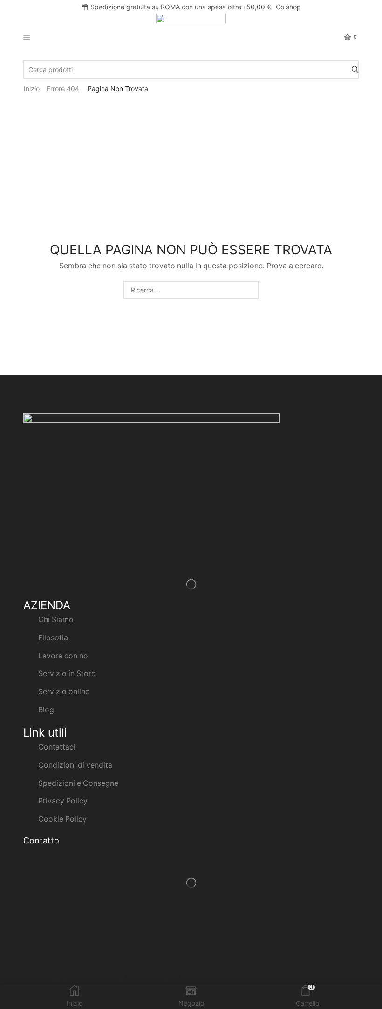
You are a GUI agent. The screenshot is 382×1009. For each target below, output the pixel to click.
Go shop (288, 7)
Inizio (32, 89)
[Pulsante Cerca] (355, 69)
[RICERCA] (250, 290)
